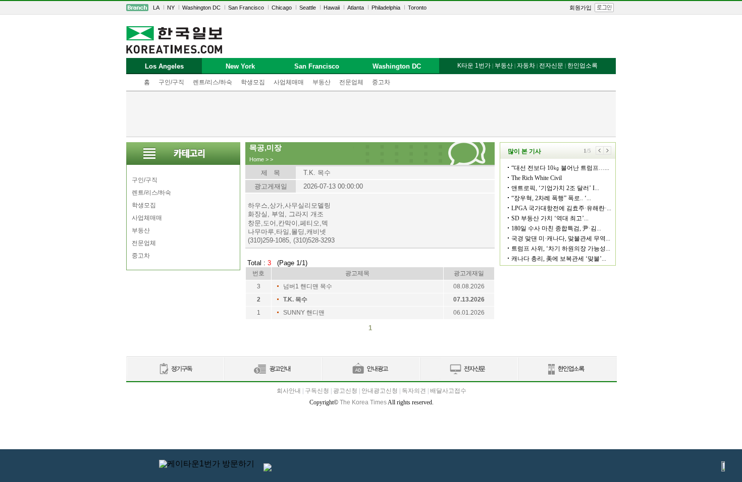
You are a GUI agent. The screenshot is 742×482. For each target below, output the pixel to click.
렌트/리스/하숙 (212, 82)
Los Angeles (164, 66)
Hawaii (332, 8)
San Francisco (246, 8)
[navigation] (371, 7)
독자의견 (414, 390)
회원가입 (580, 8)
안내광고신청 (379, 390)
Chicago (282, 8)
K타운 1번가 (474, 65)
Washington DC (201, 8)
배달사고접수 (448, 390)
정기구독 (175, 369)
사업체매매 (289, 82)
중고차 (381, 82)
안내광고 (370, 369)
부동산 (321, 82)
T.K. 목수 (295, 299)
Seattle (307, 8)
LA (156, 8)
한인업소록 (582, 65)
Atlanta (355, 8)
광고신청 (345, 390)
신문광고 (273, 369)
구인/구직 (171, 82)
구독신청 (317, 390)
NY (171, 8)
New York (240, 66)
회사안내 (289, 390)
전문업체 (351, 82)
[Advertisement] (371, 114)
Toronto (417, 8)
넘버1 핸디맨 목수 (307, 286)
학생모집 (253, 82)
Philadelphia (386, 8)
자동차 (526, 65)
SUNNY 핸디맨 (304, 312)
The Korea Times (363, 402)
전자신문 (551, 65)
